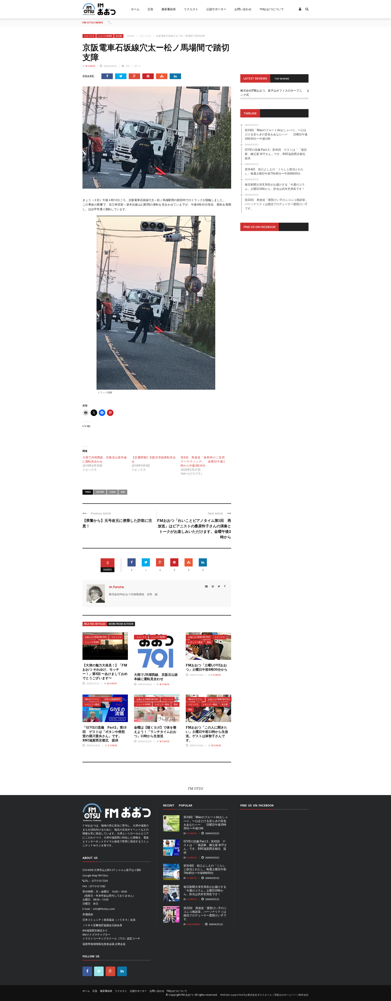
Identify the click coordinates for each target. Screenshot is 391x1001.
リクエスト (191, 9)
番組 (209, 642)
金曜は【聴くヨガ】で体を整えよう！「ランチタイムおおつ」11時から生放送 (155, 731)
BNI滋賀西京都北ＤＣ (95, 930)
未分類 (119, 36)
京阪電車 (100, 491)
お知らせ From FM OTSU (96, 637)
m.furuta (90, 66)
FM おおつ (187, 995)
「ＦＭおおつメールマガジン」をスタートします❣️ (138, 22)
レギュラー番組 (195, 642)
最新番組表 (168, 9)
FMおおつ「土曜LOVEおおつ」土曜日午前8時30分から (206, 667)
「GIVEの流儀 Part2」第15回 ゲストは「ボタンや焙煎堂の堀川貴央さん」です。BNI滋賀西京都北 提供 (104, 733)
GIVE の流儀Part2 (113, 699)
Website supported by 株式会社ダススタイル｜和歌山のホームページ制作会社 (264, 995)
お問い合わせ (243, 9)
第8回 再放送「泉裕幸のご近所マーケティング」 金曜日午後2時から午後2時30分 (203, 461)
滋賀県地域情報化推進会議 (98, 944)
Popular (185, 805)
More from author (121, 624)
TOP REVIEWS (281, 78)
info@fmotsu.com (104, 909)
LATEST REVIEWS (255, 78)
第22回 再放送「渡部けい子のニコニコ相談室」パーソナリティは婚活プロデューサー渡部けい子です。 (205, 913)
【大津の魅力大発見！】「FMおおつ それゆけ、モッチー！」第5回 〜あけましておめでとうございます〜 (104, 671)
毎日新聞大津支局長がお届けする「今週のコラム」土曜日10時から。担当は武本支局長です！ (204, 890)
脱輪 (123, 491)
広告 (150, 9)
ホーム (135, 9)
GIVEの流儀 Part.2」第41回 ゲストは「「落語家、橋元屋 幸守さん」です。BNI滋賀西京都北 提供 (205, 846)
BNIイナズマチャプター (96, 934)
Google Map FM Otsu (95, 875)
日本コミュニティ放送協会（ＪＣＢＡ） (106, 919)
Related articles (94, 624)
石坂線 (112, 491)
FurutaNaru (193, 924)
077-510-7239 (100, 881)
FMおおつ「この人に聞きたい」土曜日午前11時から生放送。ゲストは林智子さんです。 (207, 733)
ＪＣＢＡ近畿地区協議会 (97, 925)
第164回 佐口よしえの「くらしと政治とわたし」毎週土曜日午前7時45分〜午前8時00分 (204, 869)
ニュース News (105, 36)
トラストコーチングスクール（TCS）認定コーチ (111, 938)
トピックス (89, 36)
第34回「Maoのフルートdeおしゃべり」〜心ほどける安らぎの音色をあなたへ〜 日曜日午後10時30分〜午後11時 (205, 822)
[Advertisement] (274, 284)
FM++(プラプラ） (92, 699)
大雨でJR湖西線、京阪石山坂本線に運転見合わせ (156, 676)
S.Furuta (216, 675)
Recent (168, 805)
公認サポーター (216, 9)
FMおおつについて (272, 9)
